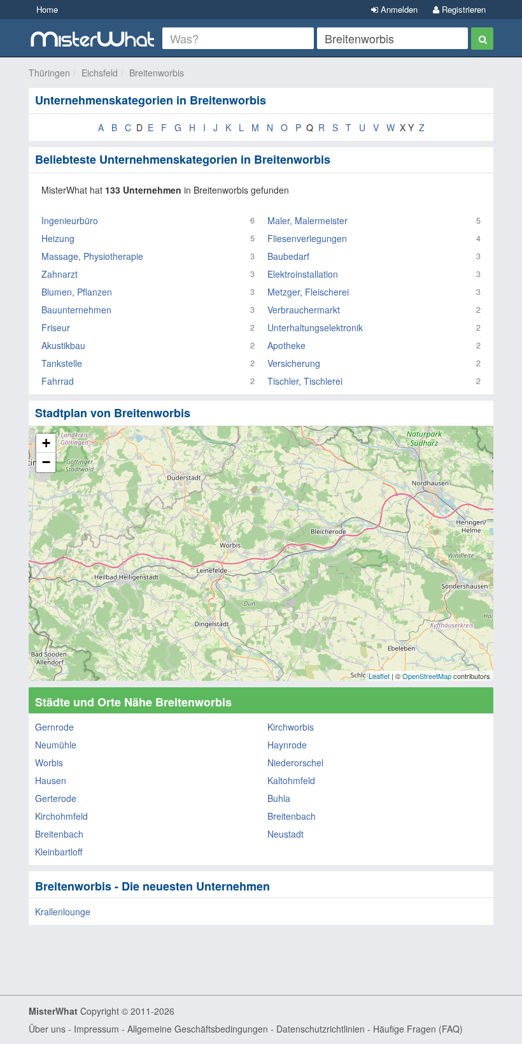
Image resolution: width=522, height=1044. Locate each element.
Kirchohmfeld (61, 816)
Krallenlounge (62, 911)
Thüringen (49, 72)
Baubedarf (288, 256)
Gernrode (54, 726)
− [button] (46, 462)
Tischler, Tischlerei (304, 381)
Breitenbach (291, 816)
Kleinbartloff (58, 851)
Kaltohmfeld (291, 780)
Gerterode (55, 798)
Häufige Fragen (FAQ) (418, 1028)
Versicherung (293, 363)
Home (47, 9)
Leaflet (379, 676)
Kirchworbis (290, 726)
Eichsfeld (99, 72)
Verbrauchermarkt (303, 309)
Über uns (47, 1028)
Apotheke (286, 345)
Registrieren (462, 9)
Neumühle (55, 744)
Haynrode (287, 744)
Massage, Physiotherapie (92, 256)
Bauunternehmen (76, 309)
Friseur (55, 327)
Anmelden (398, 9)
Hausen (50, 780)
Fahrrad (57, 381)
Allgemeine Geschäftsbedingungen (197, 1028)
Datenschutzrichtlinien (320, 1028)
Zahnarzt (59, 274)
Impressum (96, 1028)
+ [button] (46, 443)
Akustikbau (63, 345)
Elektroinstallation (302, 274)
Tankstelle (61, 363)
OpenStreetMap (426, 676)
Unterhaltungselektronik (315, 327)
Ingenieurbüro (69, 220)
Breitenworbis (156, 72)
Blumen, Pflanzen (76, 291)
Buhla (278, 798)
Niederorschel (295, 762)
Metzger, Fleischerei (308, 291)
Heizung (57, 238)
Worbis (49, 762)
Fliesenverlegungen (307, 238)
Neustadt (285, 833)
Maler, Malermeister (307, 220)
